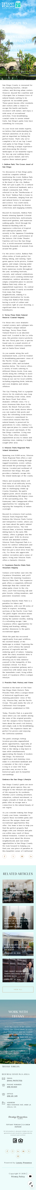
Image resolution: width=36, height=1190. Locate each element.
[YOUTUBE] (23, 1151)
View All (18, 989)
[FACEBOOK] (7, 1151)
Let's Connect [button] (18, 1051)
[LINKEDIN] (18, 1151)
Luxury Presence (24, 1163)
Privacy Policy (18, 1176)
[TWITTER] (29, 1151)
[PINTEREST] (18, 1156)
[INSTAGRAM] (13, 1151)
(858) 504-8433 (12, 1087)
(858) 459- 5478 (12, 1096)
